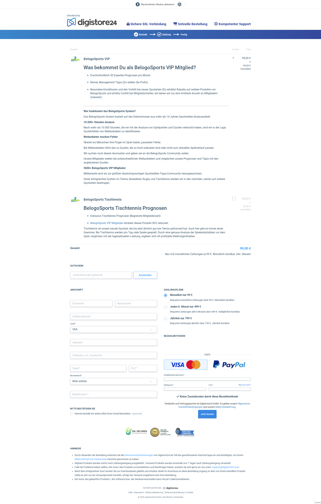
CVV (211, 385)
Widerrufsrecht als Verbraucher (91, 459)
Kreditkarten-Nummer (174, 375)
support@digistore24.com (225, 467)
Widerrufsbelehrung (225, 407)
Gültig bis (168, 385)
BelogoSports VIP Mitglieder (106, 223)
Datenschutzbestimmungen (138, 455)
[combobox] (113, 342)
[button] (151, 329)
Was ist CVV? (245, 385)
